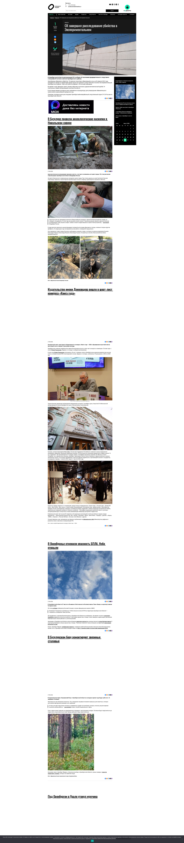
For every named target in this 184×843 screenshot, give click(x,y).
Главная (52, 17)
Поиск (112, 10)
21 (127, 137)
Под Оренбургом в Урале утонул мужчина (73, 801)
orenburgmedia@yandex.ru (74, 6)
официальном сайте (88, 519)
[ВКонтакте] (55, 37)
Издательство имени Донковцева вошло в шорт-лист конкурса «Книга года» (80, 291)
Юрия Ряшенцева (56, 350)
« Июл (117, 123)
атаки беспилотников (105, 624)
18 (119, 137)
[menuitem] (51, 14)
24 (117, 140)
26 (122, 140)
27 (125, 140)
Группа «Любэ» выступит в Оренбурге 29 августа (125, 108)
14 (127, 134)
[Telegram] (55, 42)
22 (130, 137)
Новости (57, 17)
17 (117, 137)
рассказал (106, 222)
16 (133, 134)
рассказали (67, 709)
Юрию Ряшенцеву (59, 352)
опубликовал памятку (68, 629)
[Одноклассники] (55, 39)
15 (130, 134)
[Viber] (111, 98)
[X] (110, 98)
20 (125, 137)
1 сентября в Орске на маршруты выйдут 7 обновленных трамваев (124, 112)
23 (133, 137)
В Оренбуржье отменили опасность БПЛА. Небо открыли (77, 548)
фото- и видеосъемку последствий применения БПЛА (93, 631)
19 (122, 137)
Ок (92, 840)
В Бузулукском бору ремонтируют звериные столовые (74, 641)
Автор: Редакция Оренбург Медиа (55, 54)
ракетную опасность (82, 624)
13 (125, 134)
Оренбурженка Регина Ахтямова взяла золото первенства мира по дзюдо (125, 103)
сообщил (54, 611)
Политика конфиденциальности (123, 838)
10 (117, 134)
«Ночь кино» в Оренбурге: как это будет (124, 116)
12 (122, 134)
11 (119, 134)
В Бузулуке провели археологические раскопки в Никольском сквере (78, 121)
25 (119, 140)
